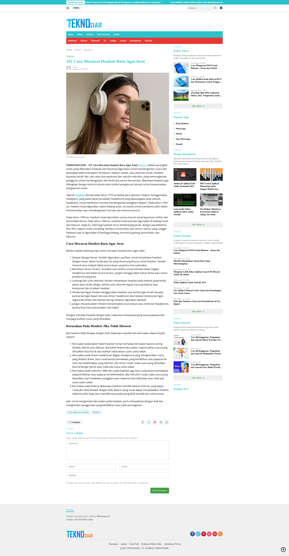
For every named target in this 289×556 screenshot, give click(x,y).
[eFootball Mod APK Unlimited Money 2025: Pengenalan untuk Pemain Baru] (181, 95)
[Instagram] (209, 534)
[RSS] (220, 534)
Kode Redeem (182, 123)
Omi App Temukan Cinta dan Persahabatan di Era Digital (197, 302)
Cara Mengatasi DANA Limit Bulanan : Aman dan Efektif (204, 66)
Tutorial (148, 41)
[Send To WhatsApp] (167, 422)
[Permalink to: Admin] (68, 67)
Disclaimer (113, 544)
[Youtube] (214, 534)
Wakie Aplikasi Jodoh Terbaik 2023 (190, 282)
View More (197, 106)
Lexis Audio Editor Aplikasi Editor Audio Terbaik (184, 212)
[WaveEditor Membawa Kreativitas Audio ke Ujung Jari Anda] (211, 200)
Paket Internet (103, 34)
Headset (96, 412)
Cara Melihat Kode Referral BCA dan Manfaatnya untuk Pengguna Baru (189, 2)
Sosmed (89, 34)
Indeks (76, 8)
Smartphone (135, 41)
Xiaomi (179, 144)
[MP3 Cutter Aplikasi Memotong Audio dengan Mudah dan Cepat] (211, 174)
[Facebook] (192, 534)
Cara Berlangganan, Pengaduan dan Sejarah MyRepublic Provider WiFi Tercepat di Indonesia (206, 352)
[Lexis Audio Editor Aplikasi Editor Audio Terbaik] (185, 200)
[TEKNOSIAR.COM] (84, 22)
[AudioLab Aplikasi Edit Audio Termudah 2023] (185, 174)
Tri (104, 41)
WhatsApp (181, 129)
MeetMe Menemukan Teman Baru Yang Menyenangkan (192, 262)
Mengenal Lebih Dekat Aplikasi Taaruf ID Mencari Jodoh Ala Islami (197, 273)
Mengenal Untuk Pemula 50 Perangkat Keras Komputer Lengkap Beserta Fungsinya (99, 2)
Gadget (113, 41)
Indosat (83, 41)
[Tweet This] (148, 422)
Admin (75, 67)
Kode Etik (134, 544)
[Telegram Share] (160, 422)
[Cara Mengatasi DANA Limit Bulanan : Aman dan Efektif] (181, 67)
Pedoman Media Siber (151, 544)
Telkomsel (95, 41)
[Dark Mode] (221, 8)
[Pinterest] (203, 534)
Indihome (72, 41)
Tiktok (179, 134)
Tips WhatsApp (183, 139)
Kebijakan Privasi (172, 544)
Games (123, 41)
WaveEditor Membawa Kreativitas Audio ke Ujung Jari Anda (210, 212)
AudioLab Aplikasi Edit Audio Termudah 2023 (184, 184)
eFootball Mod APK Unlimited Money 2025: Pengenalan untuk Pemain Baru (205, 94)
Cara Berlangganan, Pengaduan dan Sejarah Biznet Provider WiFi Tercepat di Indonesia (206, 338)
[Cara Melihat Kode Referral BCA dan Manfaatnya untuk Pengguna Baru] (181, 81)
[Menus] (68, 8)
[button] (215, 7)
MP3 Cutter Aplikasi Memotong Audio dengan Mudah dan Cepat (209, 186)
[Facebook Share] (142, 422)
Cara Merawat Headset (78, 412)
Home (70, 34)
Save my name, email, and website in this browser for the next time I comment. (109, 482)
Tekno (80, 34)
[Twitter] (198, 534)
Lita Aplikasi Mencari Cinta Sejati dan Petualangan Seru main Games (197, 291)
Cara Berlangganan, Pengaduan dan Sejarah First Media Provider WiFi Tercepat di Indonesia (206, 366)
